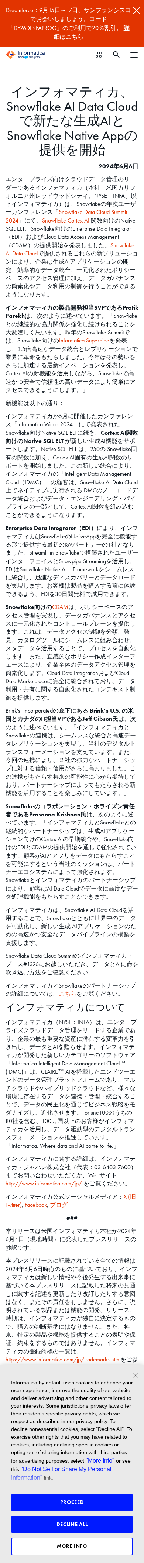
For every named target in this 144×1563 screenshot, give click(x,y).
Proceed (72, 1502)
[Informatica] (25, 54)
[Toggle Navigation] (134, 54)
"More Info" (100, 1460)
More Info (72, 1546)
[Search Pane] (116, 54)
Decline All (72, 1524)
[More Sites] (98, 54)
